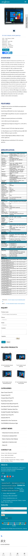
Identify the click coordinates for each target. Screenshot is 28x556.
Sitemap (25, 528)
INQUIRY (6, 49)
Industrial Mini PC (5, 417)
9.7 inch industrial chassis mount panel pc (15, 303)
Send (3, 342)
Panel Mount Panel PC (7, 400)
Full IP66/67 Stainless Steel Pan (9, 409)
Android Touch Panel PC (7, 414)
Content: (3, 328)
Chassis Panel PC (5, 395)
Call (10, 555)
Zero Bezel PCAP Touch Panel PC (10, 406)
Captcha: (3, 336)
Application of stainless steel (9, 442)
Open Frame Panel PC (7, 392)
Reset (8, 342)
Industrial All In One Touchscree (9, 420)
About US (4, 445)
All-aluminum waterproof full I (9, 435)
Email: (2, 322)
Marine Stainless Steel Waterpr (10, 439)
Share (3, 555)
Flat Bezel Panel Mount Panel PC (9, 403)
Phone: (3, 317)
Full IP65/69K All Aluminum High (9, 423)
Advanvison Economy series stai (10, 432)
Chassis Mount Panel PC (7, 398)
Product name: (5, 312)
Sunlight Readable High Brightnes (10, 412)
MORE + (3, 473)
